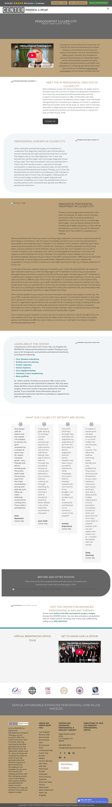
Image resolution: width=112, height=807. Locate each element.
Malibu (42, 758)
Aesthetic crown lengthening (29, 373)
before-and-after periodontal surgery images (74, 613)
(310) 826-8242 (60, 621)
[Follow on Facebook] (60, 753)
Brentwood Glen (44, 741)
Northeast (43, 769)
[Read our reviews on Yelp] (64, 757)
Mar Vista (43, 764)
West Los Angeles (43, 794)
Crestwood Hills (46, 750)
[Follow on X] (64, 753)
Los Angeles (44, 732)
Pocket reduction (24, 365)
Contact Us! (50, 121)
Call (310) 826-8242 (78, 3)
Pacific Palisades (43, 772)
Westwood (43, 787)
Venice (42, 785)
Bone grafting (22, 376)
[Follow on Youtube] (69, 753)
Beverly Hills (44, 735)
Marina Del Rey (45, 761)
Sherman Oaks (45, 782)
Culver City (43, 753)
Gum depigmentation (26, 371)
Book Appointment (99, 3)
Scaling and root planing (27, 362)
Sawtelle (42, 779)
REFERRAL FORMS (67, 766)
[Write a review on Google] (60, 757)
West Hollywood (46, 790)
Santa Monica (45, 777)
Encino (42, 756)
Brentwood (44, 737)
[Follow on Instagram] (73, 753)
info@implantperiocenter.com (72, 748)
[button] (24, 3)
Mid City (42, 766)
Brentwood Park (44, 746)
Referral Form (59, 3)
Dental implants (23, 368)
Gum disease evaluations (27, 359)
